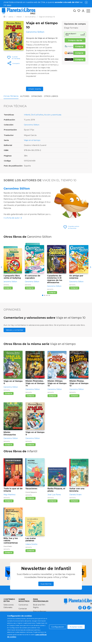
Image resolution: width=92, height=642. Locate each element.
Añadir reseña (34, 89)
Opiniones (36, 96)
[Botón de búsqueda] (74, 11)
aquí (9, 5)
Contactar (23, 609)
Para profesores (39, 611)
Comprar (79, 46)
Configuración (57, 627)
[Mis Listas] (78, 10)
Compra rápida (75, 40)
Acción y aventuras (52, 115)
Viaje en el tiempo (32, 140)
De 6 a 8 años (37, 115)
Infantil (27, 115)
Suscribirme (46, 584)
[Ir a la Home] (4, 17)
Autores (24, 96)
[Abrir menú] (88, 10)
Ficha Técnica (11, 96)
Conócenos (23, 605)
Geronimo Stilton (31, 125)
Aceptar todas (76, 627)
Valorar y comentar (14, 330)
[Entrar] (82, 10)
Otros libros (51, 96)
